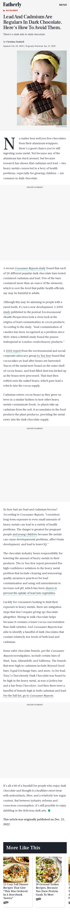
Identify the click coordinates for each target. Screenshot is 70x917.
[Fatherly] (12, 5)
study (30, 268)
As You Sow (44, 356)
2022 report (13, 351)
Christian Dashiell (15, 41)
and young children (25, 534)
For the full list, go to (28, 696)
